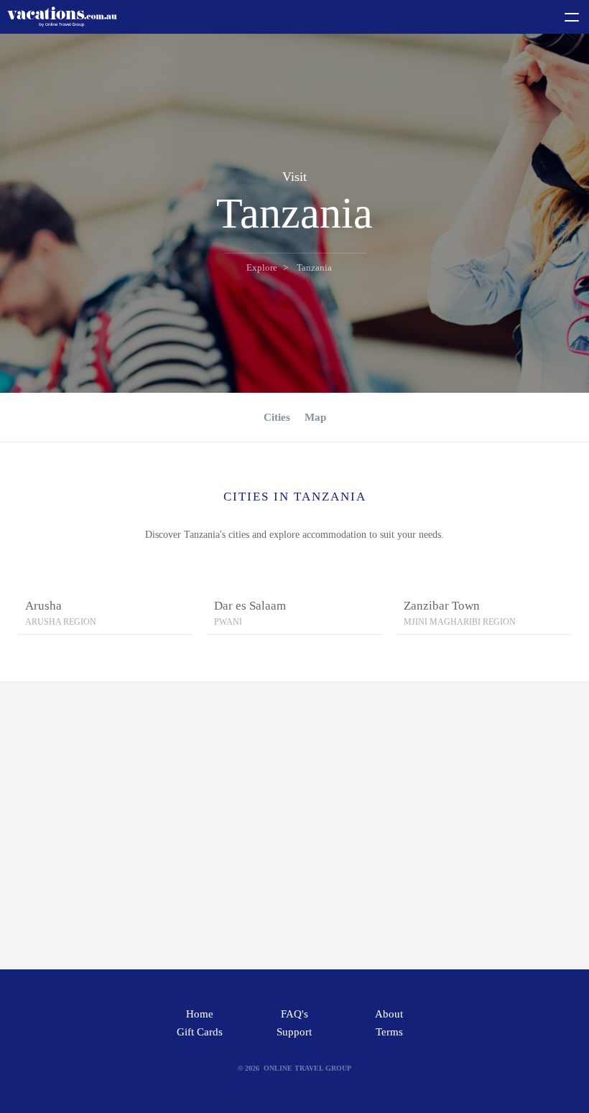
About (389, 1014)
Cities (277, 417)
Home (199, 1014)
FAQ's (294, 1014)
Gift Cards (200, 1032)
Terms (389, 1032)
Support (294, 1032)
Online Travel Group (307, 1068)
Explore (261, 267)
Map (315, 417)
